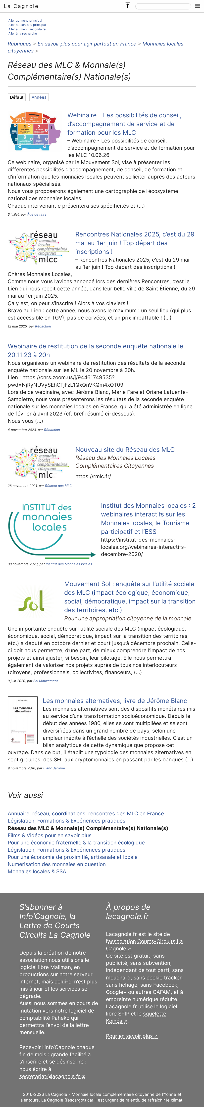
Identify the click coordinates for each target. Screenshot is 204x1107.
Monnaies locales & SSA (37, 871)
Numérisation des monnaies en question (57, 864)
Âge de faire (37, 214)
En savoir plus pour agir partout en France (87, 44)
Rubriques (19, 44)
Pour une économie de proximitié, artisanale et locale (73, 857)
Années (39, 97)
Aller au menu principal (25, 20)
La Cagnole (21, 6)
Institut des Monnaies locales (69, 564)
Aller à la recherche (22, 33)
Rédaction (43, 326)
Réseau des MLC (58, 486)
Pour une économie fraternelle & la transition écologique (76, 842)
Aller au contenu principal (27, 25)
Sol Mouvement (45, 681)
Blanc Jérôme (54, 768)
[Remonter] (128, 4)
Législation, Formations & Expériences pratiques (66, 821)
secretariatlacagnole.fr (49, 1076)
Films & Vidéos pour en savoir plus (50, 835)
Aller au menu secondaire (27, 29)
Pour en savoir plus (129, 1036)
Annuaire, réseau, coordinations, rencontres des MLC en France (86, 813)
